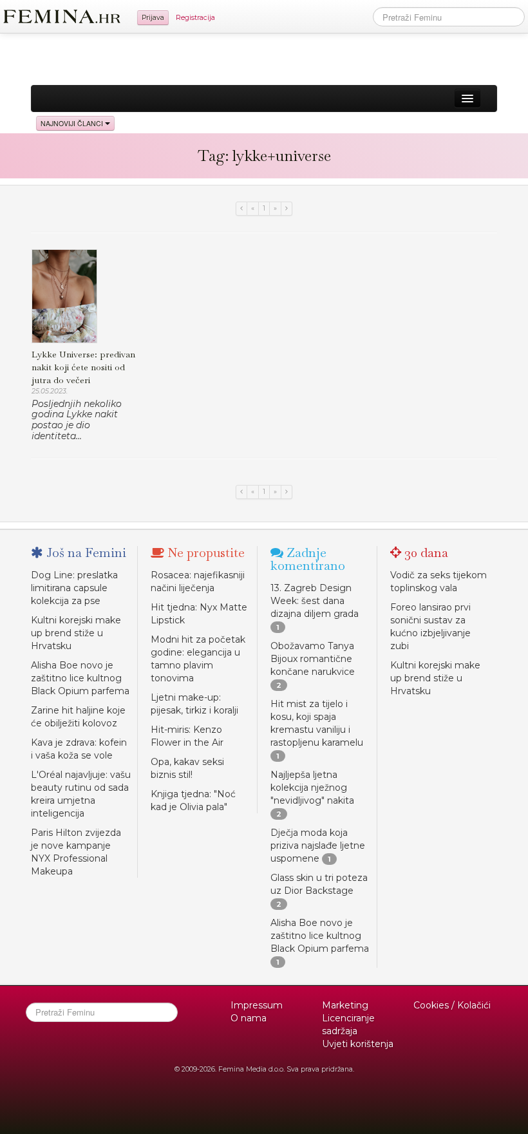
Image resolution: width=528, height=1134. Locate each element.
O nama (249, 1018)
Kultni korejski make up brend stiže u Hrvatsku (76, 633)
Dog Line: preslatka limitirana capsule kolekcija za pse (74, 588)
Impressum (257, 1005)
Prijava (153, 18)
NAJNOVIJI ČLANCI (73, 123)
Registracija (195, 18)
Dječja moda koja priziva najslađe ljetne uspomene (317, 845)
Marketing (345, 1005)
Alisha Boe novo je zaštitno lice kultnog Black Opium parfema (80, 678)
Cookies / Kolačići (452, 1005)
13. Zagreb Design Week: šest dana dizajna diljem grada (314, 600)
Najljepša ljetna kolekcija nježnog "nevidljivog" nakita (312, 787)
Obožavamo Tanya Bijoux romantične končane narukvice (312, 658)
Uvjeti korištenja (357, 1044)
